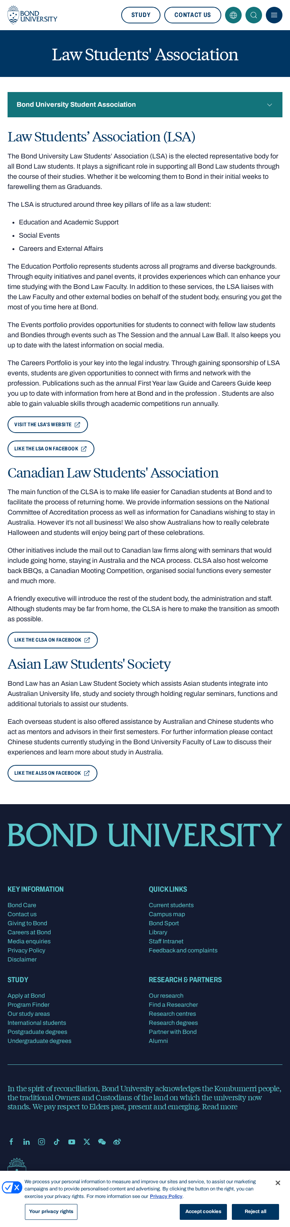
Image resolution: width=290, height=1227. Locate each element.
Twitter (87, 1142)
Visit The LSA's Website (43, 424)
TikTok (56, 1142)
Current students (171, 905)
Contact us (192, 14)
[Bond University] (32, 15)
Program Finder (28, 1004)
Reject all (255, 1211)
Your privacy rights (51, 1211)
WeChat (102, 1142)
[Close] (278, 1183)
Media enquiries (29, 941)
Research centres (172, 1013)
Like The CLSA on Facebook (48, 640)
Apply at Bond (26, 995)
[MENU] (274, 15)
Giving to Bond (27, 923)
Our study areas (29, 1013)
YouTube (72, 1142)
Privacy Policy (26, 950)
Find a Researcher (173, 1004)
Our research (166, 995)
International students (37, 1023)
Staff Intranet (166, 941)
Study (140, 14)
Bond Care (22, 905)
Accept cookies (203, 1211)
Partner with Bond (173, 1032)
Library (158, 932)
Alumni (158, 1041)
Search (253, 15)
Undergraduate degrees (39, 1041)
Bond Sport (164, 923)
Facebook (11, 1142)
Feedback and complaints (183, 950)
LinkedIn (26, 1142)
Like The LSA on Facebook (46, 448)
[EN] (233, 15)
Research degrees (173, 1023)
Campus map (167, 914)
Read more (219, 1106)
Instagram (41, 1142)
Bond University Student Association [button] (76, 104)
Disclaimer (22, 959)
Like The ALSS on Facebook (47, 773)
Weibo (117, 1142)
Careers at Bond (29, 932)
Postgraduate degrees (37, 1032)
